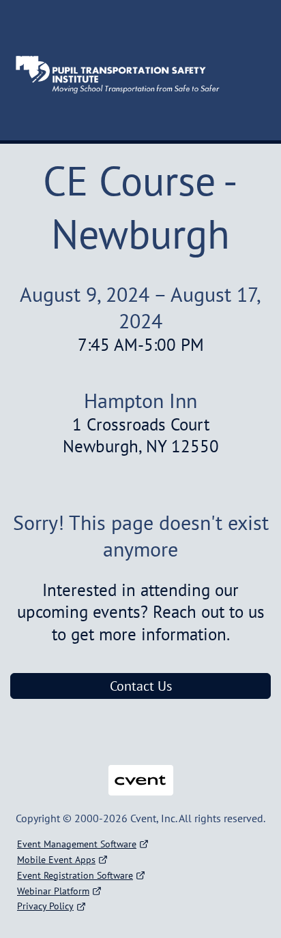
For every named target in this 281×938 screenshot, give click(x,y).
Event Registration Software (75, 875)
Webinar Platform (53, 891)
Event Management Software (76, 844)
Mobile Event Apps (56, 860)
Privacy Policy (45, 906)
